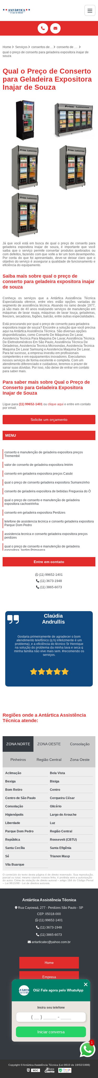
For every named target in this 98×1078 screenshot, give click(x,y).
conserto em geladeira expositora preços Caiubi (38, 473)
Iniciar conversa (51, 1032)
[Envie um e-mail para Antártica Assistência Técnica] (55, 28)
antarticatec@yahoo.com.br (51, 942)
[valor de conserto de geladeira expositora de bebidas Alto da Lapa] (73, 167)
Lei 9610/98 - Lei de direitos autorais (27, 883)
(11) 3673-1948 (50, 581)
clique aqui (56, 404)
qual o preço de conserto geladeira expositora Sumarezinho (47, 482)
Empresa (49, 977)
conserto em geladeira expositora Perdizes (34, 512)
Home (49, 963)
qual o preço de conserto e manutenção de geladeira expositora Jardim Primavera (42, 548)
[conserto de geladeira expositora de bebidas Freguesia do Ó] (73, 120)
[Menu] (90, 10)
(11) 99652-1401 (31, 404)
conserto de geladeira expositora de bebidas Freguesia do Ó (47, 491)
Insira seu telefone (51, 1007)
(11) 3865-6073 (50, 587)
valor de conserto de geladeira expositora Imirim (38, 465)
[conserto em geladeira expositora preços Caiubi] (25, 120)
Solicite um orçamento (49, 419)
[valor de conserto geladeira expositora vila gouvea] (25, 215)
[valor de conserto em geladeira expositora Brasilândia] (25, 167)
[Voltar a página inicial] (16, 10)
